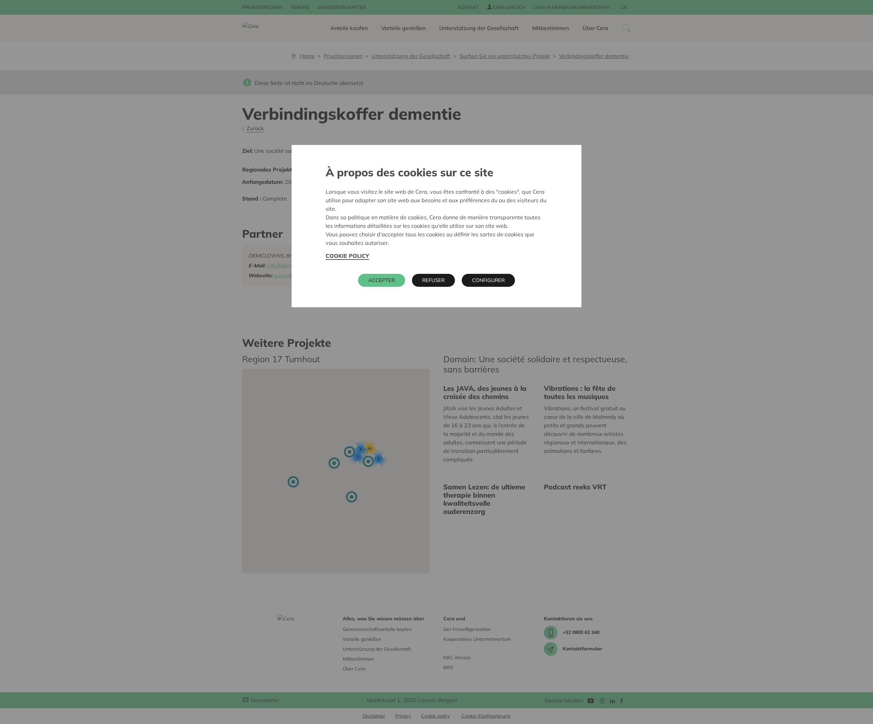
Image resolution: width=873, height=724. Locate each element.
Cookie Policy (347, 255)
